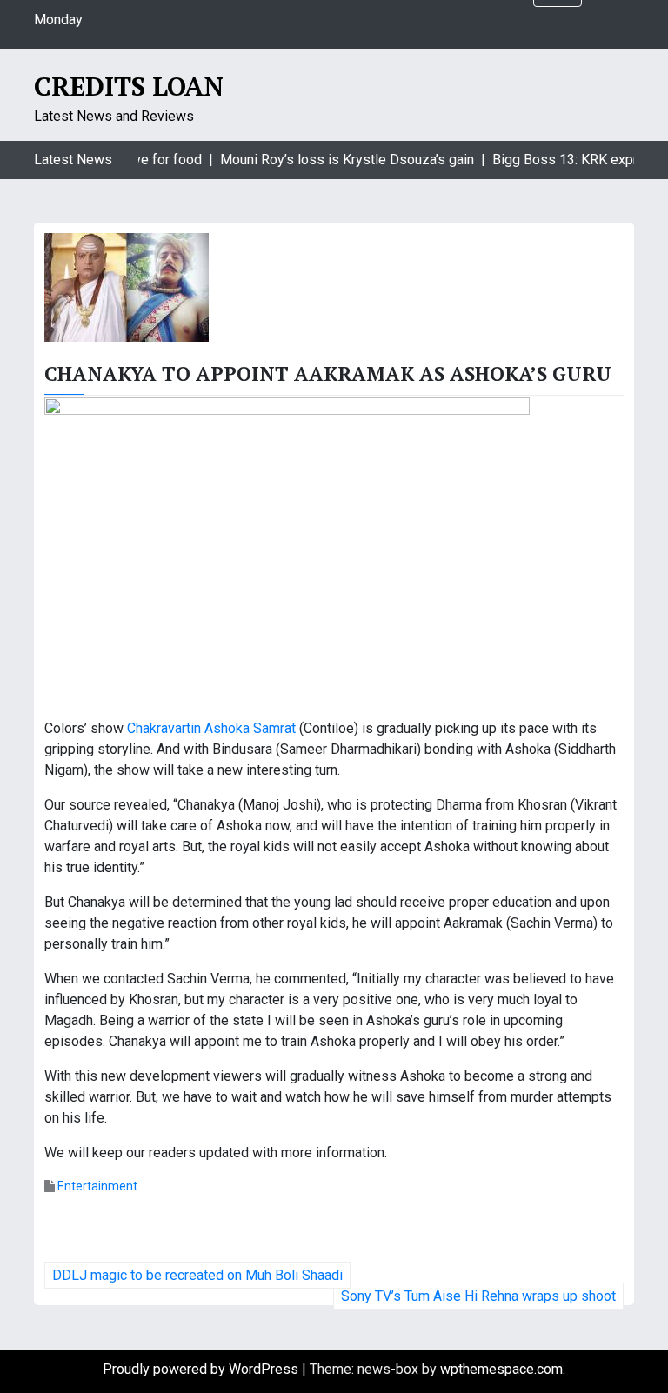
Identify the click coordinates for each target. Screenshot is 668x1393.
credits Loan (129, 86)
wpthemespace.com (501, 1369)
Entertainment (97, 1186)
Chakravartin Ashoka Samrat (213, 728)
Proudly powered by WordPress (202, 1369)
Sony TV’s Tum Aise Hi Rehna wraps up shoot (478, 1296)
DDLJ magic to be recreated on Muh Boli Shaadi (197, 1275)
